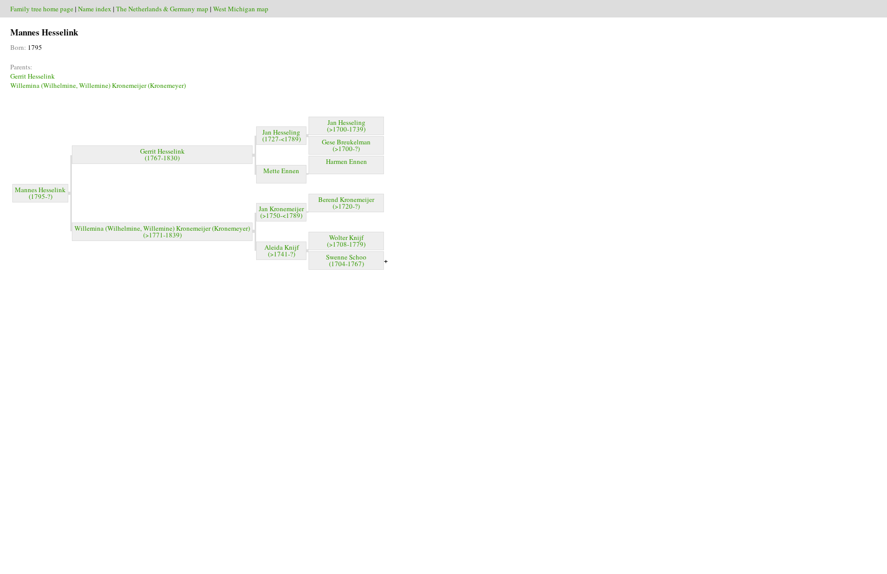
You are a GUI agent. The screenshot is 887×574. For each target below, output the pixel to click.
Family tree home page (41, 8)
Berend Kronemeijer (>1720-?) (346, 203)
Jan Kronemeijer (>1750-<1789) (281, 212)
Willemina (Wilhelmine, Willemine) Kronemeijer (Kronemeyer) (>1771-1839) (162, 231)
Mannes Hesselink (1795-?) (40, 193)
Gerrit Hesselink (32, 76)
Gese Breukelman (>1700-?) (346, 145)
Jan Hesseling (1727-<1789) (281, 135)
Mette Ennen (281, 170)
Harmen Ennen (346, 161)
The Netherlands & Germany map (162, 8)
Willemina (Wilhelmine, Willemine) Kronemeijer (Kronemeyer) (98, 85)
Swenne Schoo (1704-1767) (346, 260)
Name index (94, 8)
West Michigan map (240, 8)
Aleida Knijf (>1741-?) (281, 250)
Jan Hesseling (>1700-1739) (346, 126)
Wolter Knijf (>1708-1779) (346, 241)
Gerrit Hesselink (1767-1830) (162, 154)
